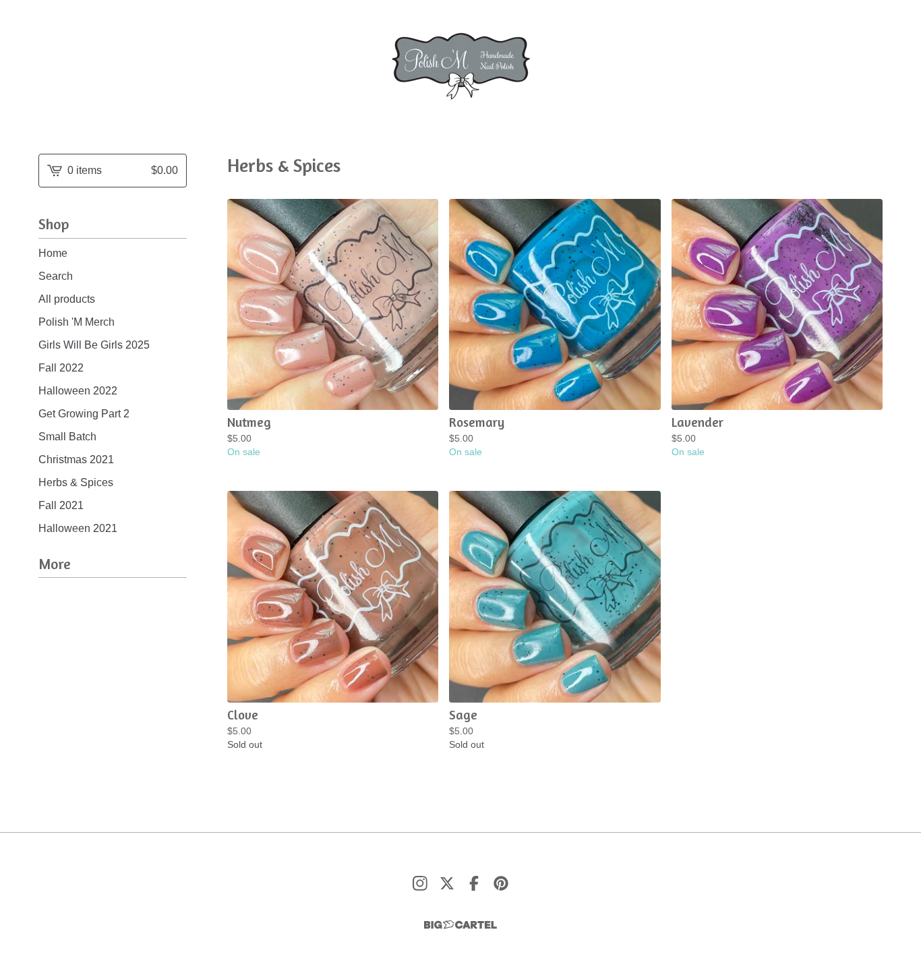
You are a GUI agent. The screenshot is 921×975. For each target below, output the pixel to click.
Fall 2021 (61, 505)
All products (66, 299)
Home (52, 253)
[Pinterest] (501, 883)
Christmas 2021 (76, 459)
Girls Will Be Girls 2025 (94, 345)
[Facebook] (474, 883)
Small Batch (67, 436)
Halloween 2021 (77, 528)
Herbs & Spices (75, 482)
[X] (447, 883)
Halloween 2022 (77, 390)
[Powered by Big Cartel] (460, 925)
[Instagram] (420, 883)
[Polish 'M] (461, 66)
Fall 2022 (61, 368)
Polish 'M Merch (76, 322)
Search (55, 276)
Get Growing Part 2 (83, 413)
